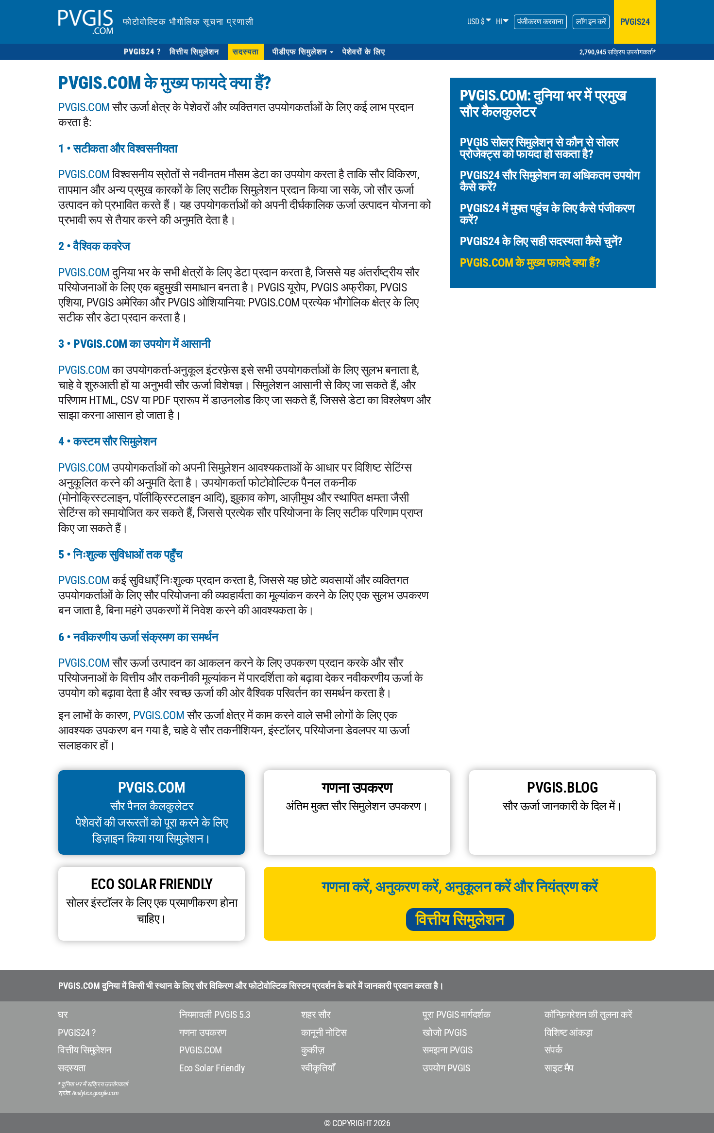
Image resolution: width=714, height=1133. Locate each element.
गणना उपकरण (202, 1032)
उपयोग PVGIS (446, 1068)
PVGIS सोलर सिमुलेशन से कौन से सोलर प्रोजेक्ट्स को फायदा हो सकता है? (539, 148)
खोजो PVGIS (444, 1032)
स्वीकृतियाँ (318, 1068)
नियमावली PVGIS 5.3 (215, 1014)
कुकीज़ (312, 1050)
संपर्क (553, 1050)
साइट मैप (559, 1068)
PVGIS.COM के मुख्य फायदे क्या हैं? (530, 263)
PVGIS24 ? (77, 1032)
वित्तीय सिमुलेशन (460, 919)
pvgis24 (635, 22)
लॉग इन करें (591, 21)
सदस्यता (72, 1068)
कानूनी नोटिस (324, 1032)
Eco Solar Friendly (211, 1068)
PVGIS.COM (84, 107)
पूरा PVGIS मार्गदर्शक (456, 1014)
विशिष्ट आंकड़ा (568, 1032)
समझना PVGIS (447, 1050)
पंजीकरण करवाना (540, 21)
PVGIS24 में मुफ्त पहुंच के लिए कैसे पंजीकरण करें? (547, 214)
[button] (303, 52)
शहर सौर (316, 1014)
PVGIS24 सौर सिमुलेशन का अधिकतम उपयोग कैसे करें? (550, 181)
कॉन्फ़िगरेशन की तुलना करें (588, 1014)
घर (63, 1014)
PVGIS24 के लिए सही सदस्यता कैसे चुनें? (541, 241)
